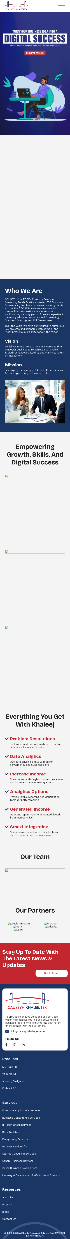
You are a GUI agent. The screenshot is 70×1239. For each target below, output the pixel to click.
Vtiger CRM (9, 1074)
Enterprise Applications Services (21, 1110)
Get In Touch (51, 973)
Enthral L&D (9, 1088)
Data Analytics (11, 1132)
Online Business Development (19, 1168)
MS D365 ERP (10, 1066)
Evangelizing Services (15, 1139)
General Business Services (18, 1161)
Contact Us (9, 1219)
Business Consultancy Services (21, 1117)
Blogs (5, 1211)
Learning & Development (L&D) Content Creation (31, 1175)
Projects (7, 1204)
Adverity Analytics (13, 1081)
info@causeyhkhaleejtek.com (28, 1031)
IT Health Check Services (16, 1124)
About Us (7, 1197)
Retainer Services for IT (16, 1146)
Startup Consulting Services (19, 1153)
